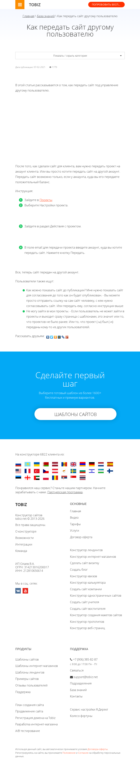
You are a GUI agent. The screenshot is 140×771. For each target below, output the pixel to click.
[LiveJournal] (63, 336)
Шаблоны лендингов (29, 672)
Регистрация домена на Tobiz (35, 718)
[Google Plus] (67, 336)
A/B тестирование (27, 731)
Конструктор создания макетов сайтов (96, 615)
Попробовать (108, 4)
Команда (21, 551)
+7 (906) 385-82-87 (85, 659)
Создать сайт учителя (84, 602)
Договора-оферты (98, 749)
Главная (28, 16)
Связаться (76, 670)
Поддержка (22, 692)
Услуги (74, 530)
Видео (74, 518)
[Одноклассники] (55, 336)
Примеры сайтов (27, 679)
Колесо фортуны (81, 716)
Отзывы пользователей (31, 685)
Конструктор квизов (83, 576)
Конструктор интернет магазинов (93, 557)
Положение (69, 752)
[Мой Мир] (59, 336)
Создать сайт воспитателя (87, 609)
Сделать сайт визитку (84, 563)
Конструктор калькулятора (88, 583)
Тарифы (75, 524)
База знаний (46, 16)
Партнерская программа (65, 492)
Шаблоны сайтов (27, 659)
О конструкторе (25, 531)
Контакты (76, 696)
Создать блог (79, 570)
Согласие (83, 752)
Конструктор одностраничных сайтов (95, 595)
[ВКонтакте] (48, 336)
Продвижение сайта (29, 711)
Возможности (24, 538)
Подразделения (81, 683)
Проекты (46, 200)
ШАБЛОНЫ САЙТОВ (75, 414)
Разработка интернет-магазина (36, 724)
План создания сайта (29, 705)
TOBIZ (35, 4)
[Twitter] (52, 336)
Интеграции (23, 544)
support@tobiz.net (86, 677)
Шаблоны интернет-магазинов (36, 666)
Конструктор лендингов (86, 550)
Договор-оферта (81, 537)
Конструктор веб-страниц (87, 628)
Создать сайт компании (86, 589)
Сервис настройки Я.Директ (89, 709)
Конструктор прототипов (87, 622)
